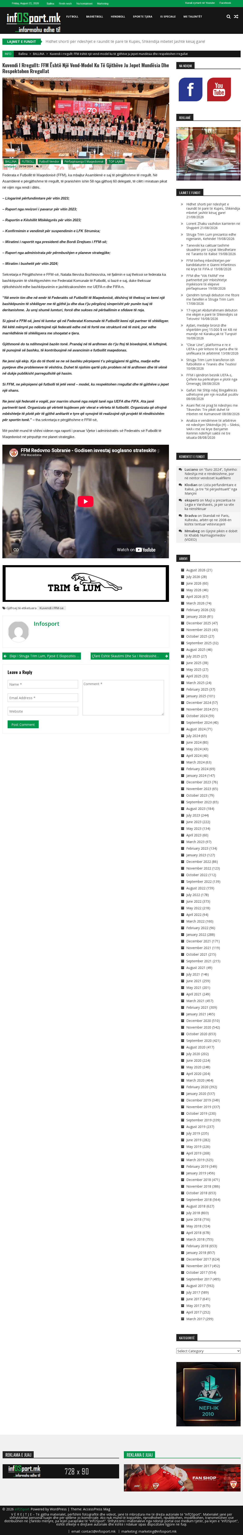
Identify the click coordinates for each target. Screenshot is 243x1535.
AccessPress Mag (96, 1509)
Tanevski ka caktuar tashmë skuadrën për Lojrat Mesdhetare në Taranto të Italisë (211, 249)
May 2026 (193, 590)
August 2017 (196, 1285)
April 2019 (193, 1153)
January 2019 (196, 1173)
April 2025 (193, 676)
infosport (10, 166)
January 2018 (196, 1252)
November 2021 (198, 947)
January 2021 (196, 1014)
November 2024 (198, 709)
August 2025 (196, 649)
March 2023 (195, 841)
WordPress (59, 1509)
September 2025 (199, 643)
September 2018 (199, 1199)
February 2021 (197, 1007)
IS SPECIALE (168, 16)
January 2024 (196, 775)
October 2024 (196, 716)
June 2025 (193, 663)
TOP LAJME (116, 162)
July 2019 (193, 1133)
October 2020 (196, 1034)
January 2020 (196, 1093)
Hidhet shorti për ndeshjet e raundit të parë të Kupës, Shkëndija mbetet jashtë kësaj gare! (213, 208)
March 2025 (195, 682)
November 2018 (198, 1186)
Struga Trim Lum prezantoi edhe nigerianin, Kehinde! (211, 236)
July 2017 (193, 1292)
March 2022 (195, 921)
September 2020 (199, 1040)
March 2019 (195, 1160)
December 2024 (198, 702)
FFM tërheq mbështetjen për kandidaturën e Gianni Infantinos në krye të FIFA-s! (211, 264)
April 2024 (193, 755)
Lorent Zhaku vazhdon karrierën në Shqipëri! (86, 41)
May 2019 (193, 1146)
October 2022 (196, 875)
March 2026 (195, 603)
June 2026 (193, 583)
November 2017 (198, 1266)
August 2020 (196, 1047)
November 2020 (198, 1027)
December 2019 (198, 1100)
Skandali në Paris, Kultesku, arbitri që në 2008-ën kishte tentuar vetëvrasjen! (208, 519)
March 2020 (195, 1080)
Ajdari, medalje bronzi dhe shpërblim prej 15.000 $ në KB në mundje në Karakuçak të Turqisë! (211, 329)
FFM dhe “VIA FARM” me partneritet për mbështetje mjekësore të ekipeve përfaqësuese (206, 282)
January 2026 (196, 616)
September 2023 (199, 802)
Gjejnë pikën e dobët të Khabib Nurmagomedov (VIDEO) (211, 535)
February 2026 (197, 610)
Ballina (50, 3)
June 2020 (193, 1060)
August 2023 (196, 808)
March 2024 (195, 762)
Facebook (225, 2)
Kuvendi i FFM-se (52, 608)
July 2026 (193, 576)
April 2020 (193, 1073)
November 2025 (198, 629)
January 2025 (196, 696)
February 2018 (197, 1246)
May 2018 (193, 1226)
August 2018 (196, 1206)
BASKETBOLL (94, 16)
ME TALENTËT (192, 16)
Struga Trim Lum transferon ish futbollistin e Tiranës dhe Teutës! (211, 362)
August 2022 (196, 888)
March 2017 (195, 1319)
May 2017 (193, 1305)
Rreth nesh (65, 3)
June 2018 (193, 1219)
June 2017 (193, 1299)
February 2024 (197, 769)
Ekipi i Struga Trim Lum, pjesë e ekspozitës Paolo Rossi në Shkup (45, 656)
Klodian (191, 484)
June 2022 (193, 901)
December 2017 (198, 1259)
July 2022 (193, 894)
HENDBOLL (118, 16)
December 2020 (198, 1020)
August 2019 (196, 1126)
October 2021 (196, 954)
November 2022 (198, 868)
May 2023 (193, 828)
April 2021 (193, 994)
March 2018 (195, 1239)
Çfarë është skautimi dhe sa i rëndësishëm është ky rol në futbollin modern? (130, 656)
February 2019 (197, 1166)
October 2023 (196, 795)
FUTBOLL (72, 16)
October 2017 (196, 1272)
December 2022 (198, 861)
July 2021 (193, 974)
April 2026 (193, 596)
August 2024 (196, 729)
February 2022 (197, 928)
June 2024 (193, 742)
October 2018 (196, 1193)
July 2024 (193, 735)
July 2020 (193, 1053)
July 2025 (193, 656)
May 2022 (193, 908)
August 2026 (196, 570)
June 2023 (193, 822)
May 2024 (193, 749)
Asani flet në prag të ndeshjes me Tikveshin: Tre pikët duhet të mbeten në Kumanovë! (212, 409)
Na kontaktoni (84, 3)
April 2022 (193, 914)
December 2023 (198, 782)
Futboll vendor (49, 162)
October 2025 (196, 636)
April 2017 (193, 1312)
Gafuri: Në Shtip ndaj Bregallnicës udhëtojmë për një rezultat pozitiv (212, 392)
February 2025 (197, 689)
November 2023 (198, 788)
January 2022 (196, 934)
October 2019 (196, 1113)
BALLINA (38, 54)
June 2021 (193, 981)
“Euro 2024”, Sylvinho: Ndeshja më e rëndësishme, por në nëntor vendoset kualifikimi (211, 473)
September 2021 (199, 961)
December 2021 (198, 941)
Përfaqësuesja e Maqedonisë (84, 162)
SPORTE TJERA (142, 16)
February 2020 (197, 1087)
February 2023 (197, 848)
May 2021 (193, 987)
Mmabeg (192, 530)
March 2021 (195, 1000)
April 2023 (193, 835)
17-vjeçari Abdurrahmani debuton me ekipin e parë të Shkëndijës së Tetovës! (212, 314)
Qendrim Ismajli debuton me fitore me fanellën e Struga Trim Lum (212, 297)
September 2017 (199, 1279)
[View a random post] (236, 16)
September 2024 (199, 722)
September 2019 (199, 1120)
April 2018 (193, 1232)
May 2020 (193, 1067)
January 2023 (196, 855)
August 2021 (196, 967)
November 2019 (198, 1107)
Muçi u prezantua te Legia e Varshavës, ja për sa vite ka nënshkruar (210, 504)
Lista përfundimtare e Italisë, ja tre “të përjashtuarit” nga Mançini (211, 489)
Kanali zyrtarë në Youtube (200, 2)
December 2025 (198, 623)
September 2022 (199, 881)
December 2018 (198, 1179)
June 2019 (193, 1140)
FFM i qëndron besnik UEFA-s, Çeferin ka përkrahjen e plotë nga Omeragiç (211, 379)
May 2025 (193, 669)
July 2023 (193, 815)
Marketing (102, 3)
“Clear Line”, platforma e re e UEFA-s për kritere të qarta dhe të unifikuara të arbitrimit (212, 348)
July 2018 (193, 1213)
